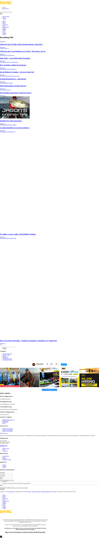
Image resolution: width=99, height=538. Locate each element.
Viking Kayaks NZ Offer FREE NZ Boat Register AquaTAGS (21, 44)
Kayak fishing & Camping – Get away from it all (17, 72)
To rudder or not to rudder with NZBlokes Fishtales (18, 234)
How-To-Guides (6, 355)
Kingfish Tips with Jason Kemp (11, 121)
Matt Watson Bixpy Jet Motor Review (13, 86)
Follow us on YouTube (7, 431)
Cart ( (4, 18)
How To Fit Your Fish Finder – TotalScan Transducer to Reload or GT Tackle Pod (28, 341)
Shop (4, 26)
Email (1, 477)
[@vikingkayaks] (33, 364)
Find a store (5, 422)
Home (4, 21)
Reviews (4, 356)
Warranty (5, 458)
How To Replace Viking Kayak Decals (13, 65)
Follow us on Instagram (8, 429)
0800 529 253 (6, 8)
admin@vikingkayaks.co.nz (9, 419)
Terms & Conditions (36, 491)
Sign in (4, 17)
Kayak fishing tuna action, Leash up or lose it (15, 93)
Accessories (5, 24)
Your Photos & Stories (7, 359)
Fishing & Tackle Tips (7, 353)
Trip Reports (5, 357)
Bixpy (4, 23)
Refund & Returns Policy (46, 491)
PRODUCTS (3, 446)
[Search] (1, 14)
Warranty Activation (7, 459)
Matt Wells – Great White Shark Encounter (15, 58)
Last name (2, 475)
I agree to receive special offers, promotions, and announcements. (16, 483)
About (4, 32)
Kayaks (4, 22)
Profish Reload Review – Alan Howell (13, 79)
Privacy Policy (28, 491)
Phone (1, 485)
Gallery (4, 28)
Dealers (4, 29)
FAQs (4, 30)
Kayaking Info (6, 27)
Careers (4, 33)
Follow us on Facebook (8, 428)
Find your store (6, 16)
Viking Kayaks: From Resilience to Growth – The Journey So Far (22, 51)
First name (2, 472)
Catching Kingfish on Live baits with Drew (14, 128)
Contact (4, 34)
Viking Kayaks (6, 448)
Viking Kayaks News (7, 358)
